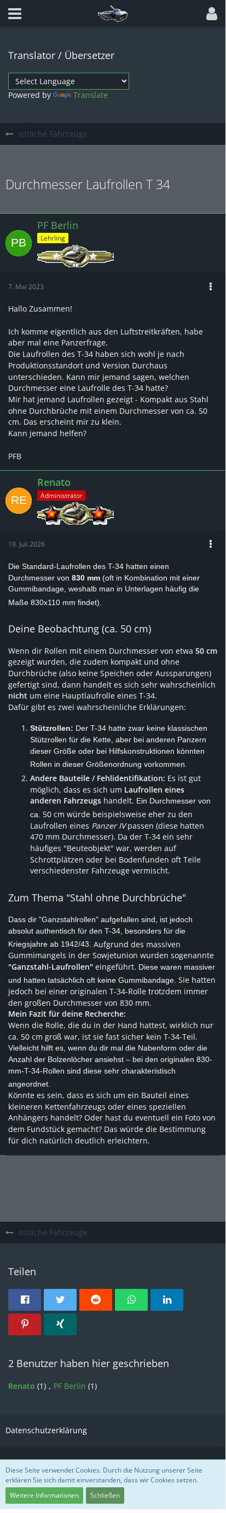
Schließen (105, 1495)
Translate (90, 95)
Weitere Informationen (44, 1495)
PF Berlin (70, 1386)
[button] (14, 13)
